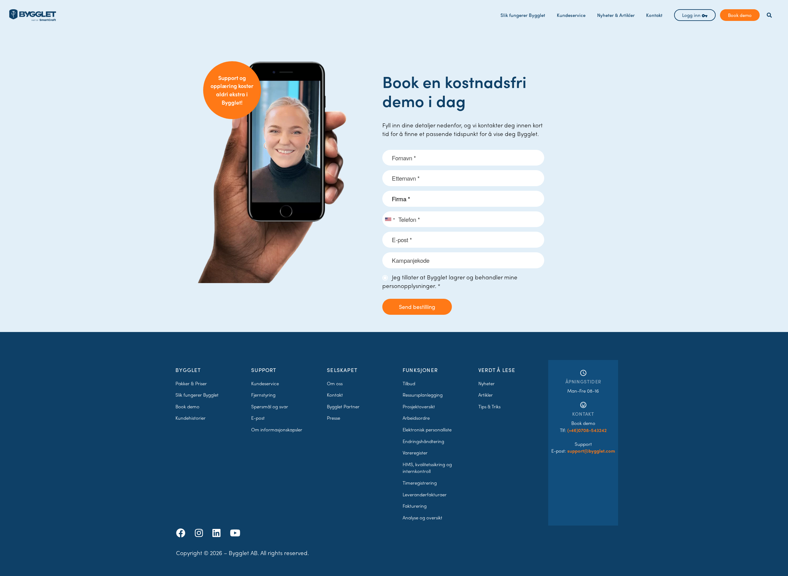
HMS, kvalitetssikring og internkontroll (427, 468)
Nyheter (486, 383)
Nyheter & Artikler (616, 15)
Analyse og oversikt (422, 517)
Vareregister (415, 452)
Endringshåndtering (423, 441)
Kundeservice (571, 15)
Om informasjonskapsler (276, 429)
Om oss (335, 383)
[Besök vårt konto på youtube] (235, 532)
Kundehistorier (190, 417)
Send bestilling (417, 306)
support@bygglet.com (591, 450)
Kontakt (654, 15)
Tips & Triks (489, 406)
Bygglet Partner (343, 406)
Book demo (740, 15)
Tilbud (409, 383)
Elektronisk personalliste (427, 429)
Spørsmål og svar (269, 406)
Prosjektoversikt (419, 406)
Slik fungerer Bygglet (523, 15)
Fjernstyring (263, 394)
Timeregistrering (420, 482)
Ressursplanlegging (423, 394)
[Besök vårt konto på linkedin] (217, 532)
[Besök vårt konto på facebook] (182, 532)
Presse (333, 417)
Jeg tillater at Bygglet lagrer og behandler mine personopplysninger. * (449, 281)
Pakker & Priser (191, 383)
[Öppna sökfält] (769, 15)
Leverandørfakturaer (425, 494)
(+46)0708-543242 (587, 430)
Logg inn (692, 15)
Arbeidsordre (416, 417)
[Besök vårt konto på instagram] (200, 532)
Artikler (485, 394)
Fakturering (415, 505)
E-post (258, 417)
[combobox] (390, 219)
